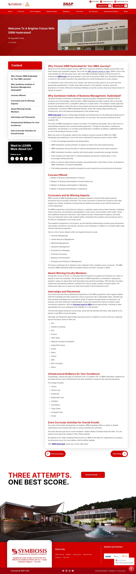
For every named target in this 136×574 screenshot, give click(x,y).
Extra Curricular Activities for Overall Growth (23, 132)
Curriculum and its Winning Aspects (22, 102)
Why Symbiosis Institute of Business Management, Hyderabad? (22, 87)
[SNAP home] (19, 4)
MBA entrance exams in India (99, 71)
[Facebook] (12, 158)
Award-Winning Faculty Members (21, 110)
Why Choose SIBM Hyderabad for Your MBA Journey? (24, 77)
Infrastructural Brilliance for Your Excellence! (25, 123)
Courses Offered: (18, 95)
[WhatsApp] (26, 158)
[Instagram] (17, 158)
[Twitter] (21, 158)
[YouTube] (30, 158)
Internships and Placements (23, 117)
